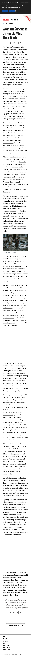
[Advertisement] (15, 344)
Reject (11, 11)
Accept (4, 11)
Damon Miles (10, 23)
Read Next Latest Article (15, 625)
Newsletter (6, 643)
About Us (5, 638)
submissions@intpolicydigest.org (15, 607)
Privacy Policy (6, 649)
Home (4, 636)
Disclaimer (6, 645)
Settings (19, 11)
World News (6, 20)
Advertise (5, 642)
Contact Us (6, 640)
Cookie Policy (6, 647)
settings (18, 7)
